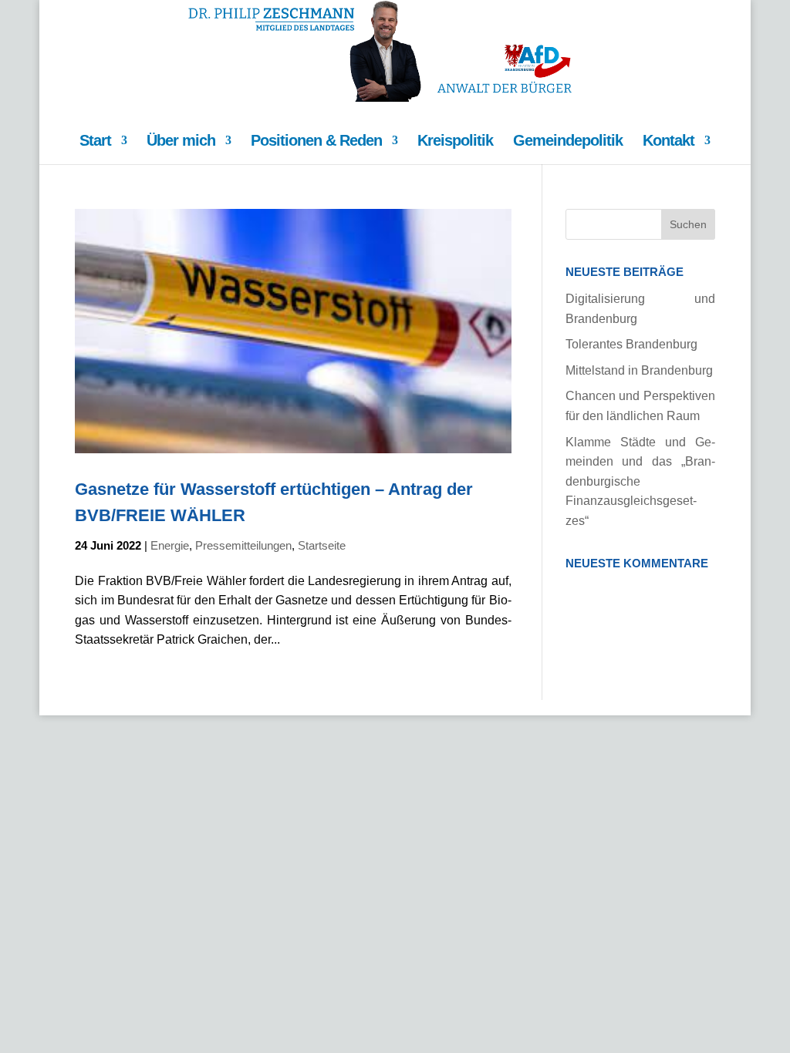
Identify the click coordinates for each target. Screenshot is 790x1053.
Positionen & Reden (316, 142)
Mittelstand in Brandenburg (639, 370)
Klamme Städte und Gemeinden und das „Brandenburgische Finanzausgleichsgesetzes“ (640, 481)
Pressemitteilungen (243, 545)
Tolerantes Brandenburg (631, 344)
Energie (169, 545)
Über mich (181, 142)
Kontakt (668, 142)
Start (95, 142)
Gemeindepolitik (568, 142)
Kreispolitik (455, 142)
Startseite (322, 545)
